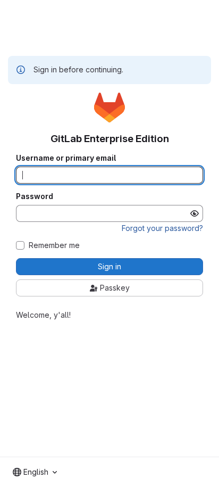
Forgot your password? (162, 228)
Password (34, 196)
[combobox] (35, 472)
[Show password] (194, 213)
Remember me (54, 245)
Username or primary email (66, 158)
